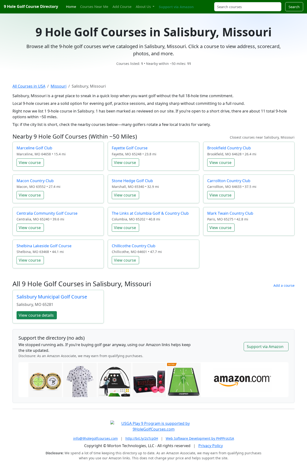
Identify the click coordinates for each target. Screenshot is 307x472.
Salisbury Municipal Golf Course (52, 296)
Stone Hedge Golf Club (132, 180)
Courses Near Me (94, 6)
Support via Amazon (176, 6)
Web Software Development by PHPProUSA (200, 438)
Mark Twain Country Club (230, 213)
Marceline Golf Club (34, 148)
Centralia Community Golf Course (47, 213)
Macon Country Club (35, 180)
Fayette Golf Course (130, 148)
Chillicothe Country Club (133, 245)
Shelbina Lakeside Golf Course (44, 245)
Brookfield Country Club (229, 148)
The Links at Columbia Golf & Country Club (150, 213)
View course (30, 162)
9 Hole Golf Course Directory (31, 6)
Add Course (121, 6)
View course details (36, 315)
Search (294, 6)
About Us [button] (144, 6)
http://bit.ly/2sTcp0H (141, 438)
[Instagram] (203, 4)
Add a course (284, 285)
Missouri (58, 86)
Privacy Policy (210, 445)
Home (71, 6)
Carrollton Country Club (228, 180)
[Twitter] (199, 4)
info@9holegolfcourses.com (95, 438)
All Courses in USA (28, 86)
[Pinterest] (207, 4)
